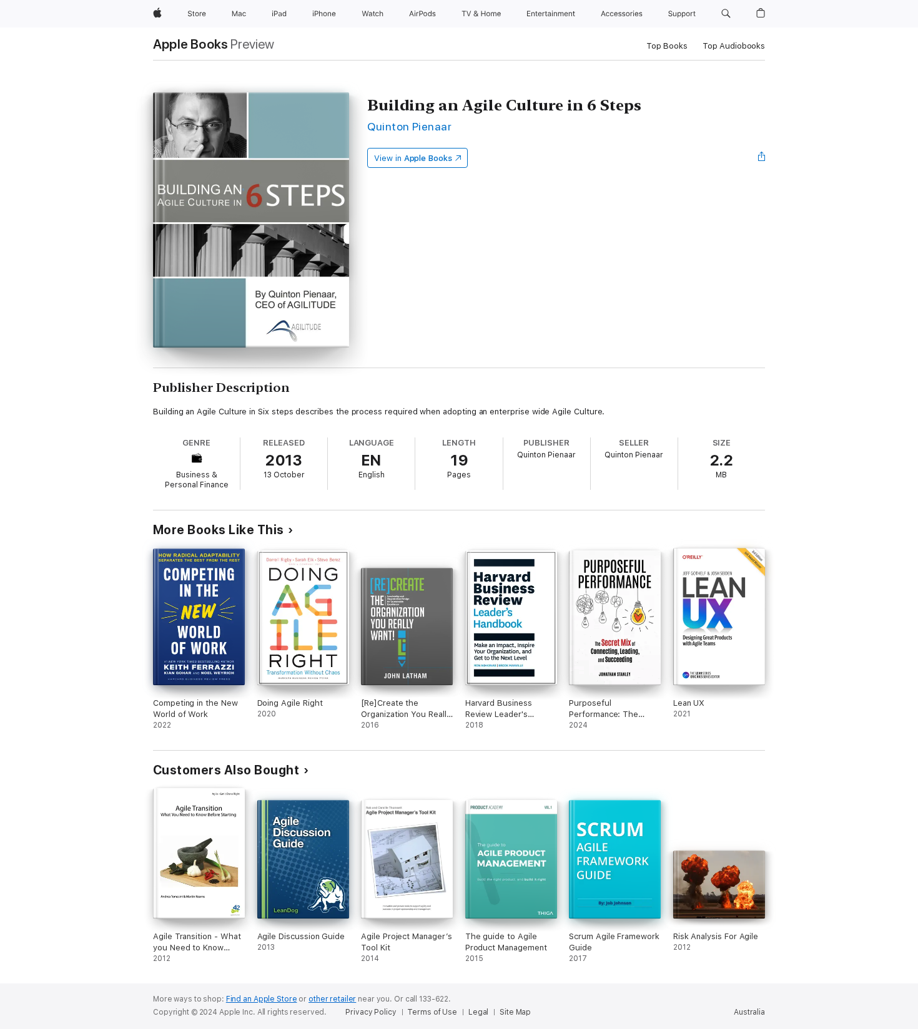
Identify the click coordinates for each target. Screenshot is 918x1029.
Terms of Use (432, 1012)
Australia (749, 1012)
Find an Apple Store (261, 999)
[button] (726, 13)
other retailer (332, 999)
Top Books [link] (667, 46)
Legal (478, 1012)
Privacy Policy (370, 1012)
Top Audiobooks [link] (734, 46)
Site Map (515, 1012)
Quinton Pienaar (409, 126)
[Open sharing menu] (761, 157)
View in (413, 158)
